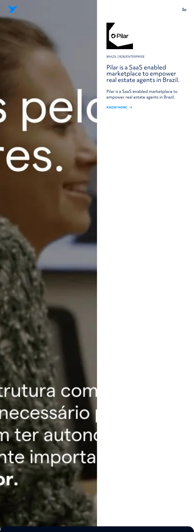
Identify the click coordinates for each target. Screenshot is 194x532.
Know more (116, 107)
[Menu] (184, 9)
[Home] (23, 9)
